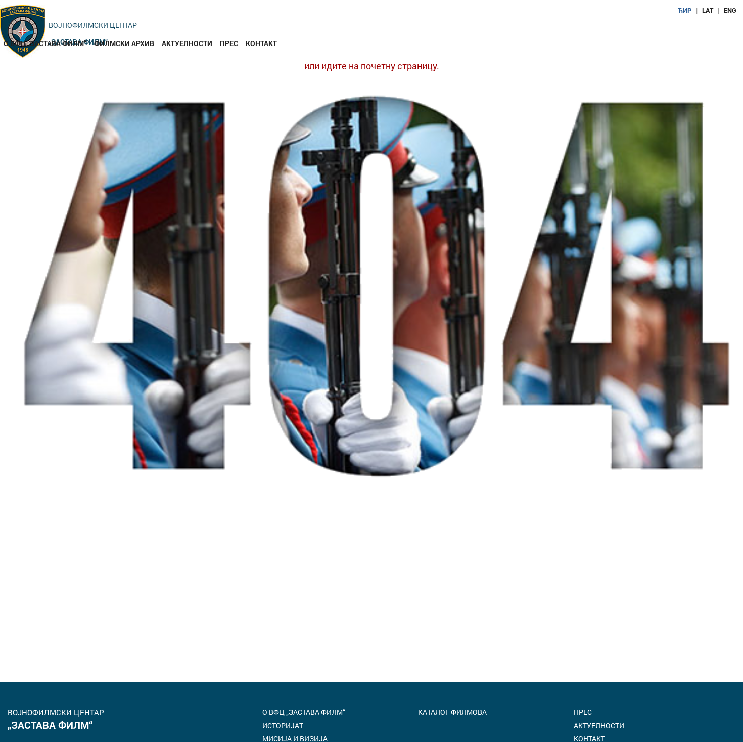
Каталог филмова (452, 712)
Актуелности (187, 43)
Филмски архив (124, 43)
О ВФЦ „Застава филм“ (45, 43)
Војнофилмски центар (93, 25)
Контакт (261, 43)
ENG (730, 10)
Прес (229, 43)
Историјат (282, 725)
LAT (707, 10)
